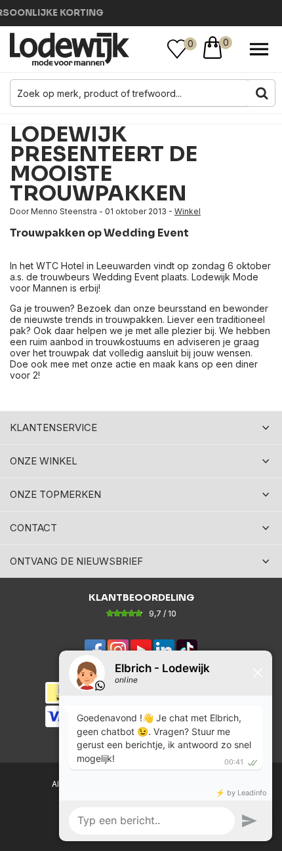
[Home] (69, 49)
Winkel (187, 211)
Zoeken (262, 93)
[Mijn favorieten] (177, 49)
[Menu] (259, 49)
